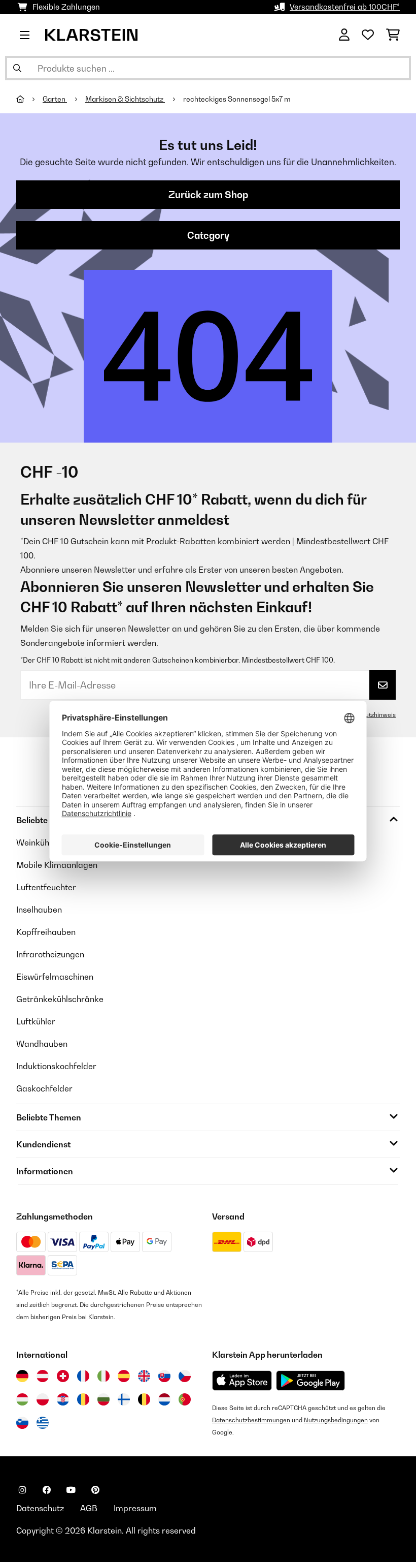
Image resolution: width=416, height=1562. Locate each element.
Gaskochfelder (44, 1088)
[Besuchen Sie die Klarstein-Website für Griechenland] (43, 1423)
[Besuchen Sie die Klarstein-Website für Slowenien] (22, 1423)
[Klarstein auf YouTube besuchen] (71, 1490)
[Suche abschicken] (17, 68)
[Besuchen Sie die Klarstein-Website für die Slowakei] (164, 1376)
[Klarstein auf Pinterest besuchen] (95, 1490)
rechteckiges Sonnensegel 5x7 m (237, 99)
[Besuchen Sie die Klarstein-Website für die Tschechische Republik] (185, 1376)
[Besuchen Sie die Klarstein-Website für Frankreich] (83, 1376)
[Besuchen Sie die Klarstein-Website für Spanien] (124, 1376)
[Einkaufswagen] (393, 35)
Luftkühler (35, 1021)
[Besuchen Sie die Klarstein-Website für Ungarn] (22, 1399)
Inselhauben (39, 909)
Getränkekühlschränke (59, 999)
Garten (55, 99)
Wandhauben (41, 1044)
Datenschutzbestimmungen (251, 1420)
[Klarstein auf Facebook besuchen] (47, 1490)
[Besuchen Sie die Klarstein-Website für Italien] (103, 1376)
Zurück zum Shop (208, 194)
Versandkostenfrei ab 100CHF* (345, 7)
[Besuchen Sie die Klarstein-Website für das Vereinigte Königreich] (144, 1376)
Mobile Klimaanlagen (56, 865)
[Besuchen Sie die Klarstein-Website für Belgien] (144, 1399)
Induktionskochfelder (56, 1066)
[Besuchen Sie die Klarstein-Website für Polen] (43, 1399)
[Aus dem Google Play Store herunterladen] (310, 1380)
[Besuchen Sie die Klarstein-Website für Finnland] (124, 1399)
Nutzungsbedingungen (336, 1420)
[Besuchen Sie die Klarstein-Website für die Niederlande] (164, 1399)
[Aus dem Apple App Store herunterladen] (242, 1380)
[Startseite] (29, 99)
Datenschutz (40, 1508)
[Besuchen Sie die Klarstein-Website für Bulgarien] (103, 1399)
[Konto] (344, 35)
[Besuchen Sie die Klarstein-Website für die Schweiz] (63, 1376)
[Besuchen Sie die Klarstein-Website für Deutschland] (22, 1376)
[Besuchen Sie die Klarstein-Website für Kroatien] (63, 1399)
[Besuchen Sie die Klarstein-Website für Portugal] (185, 1399)
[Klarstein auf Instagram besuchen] (22, 1490)
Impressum (135, 1508)
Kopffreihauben (46, 932)
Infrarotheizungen (50, 954)
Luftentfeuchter (46, 887)
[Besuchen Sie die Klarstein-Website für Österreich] (43, 1376)
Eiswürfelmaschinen (54, 977)
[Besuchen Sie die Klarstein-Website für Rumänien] (83, 1399)
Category (208, 235)
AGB (88, 1508)
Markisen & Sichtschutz (125, 99)
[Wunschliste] (368, 35)
